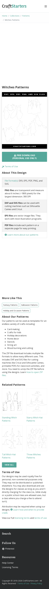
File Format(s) (11, 180)
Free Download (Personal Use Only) (24, 157)
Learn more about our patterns (22, 234)
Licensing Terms (10, 567)
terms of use (40, 518)
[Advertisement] (24, 54)
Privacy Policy (36, 583)
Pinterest (9, 548)
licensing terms (22, 518)
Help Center (8, 562)
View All (9, 465)
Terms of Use (11, 166)
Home (4, 16)
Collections (14, 16)
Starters (14, 6)
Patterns (26, 16)
